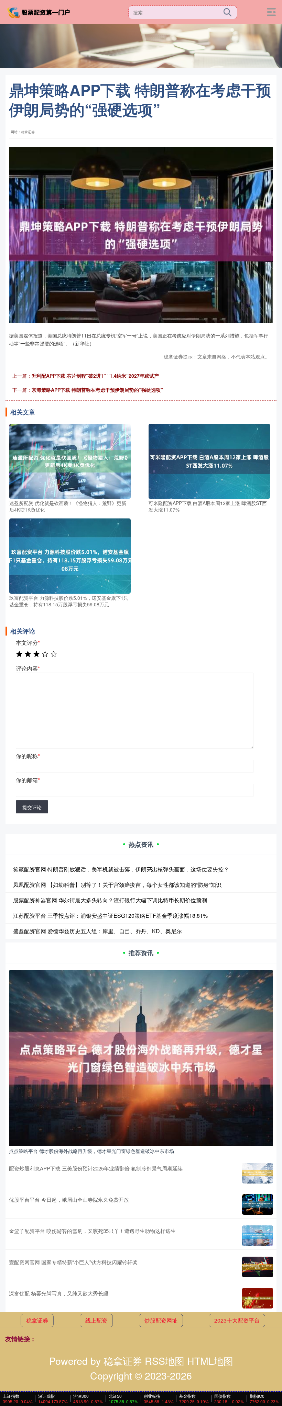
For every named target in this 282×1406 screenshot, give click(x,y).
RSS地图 (164, 1360)
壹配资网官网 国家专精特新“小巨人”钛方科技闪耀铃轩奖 (73, 1262)
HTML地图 (210, 1360)
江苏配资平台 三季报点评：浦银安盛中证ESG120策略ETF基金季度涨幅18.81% (110, 915)
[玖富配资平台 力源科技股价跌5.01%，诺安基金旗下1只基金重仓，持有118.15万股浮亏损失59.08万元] (70, 555)
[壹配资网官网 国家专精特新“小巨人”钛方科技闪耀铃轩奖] (257, 1267)
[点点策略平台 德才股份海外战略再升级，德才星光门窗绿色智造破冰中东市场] (141, 1057)
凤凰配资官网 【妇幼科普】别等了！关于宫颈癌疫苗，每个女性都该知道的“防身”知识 (117, 885)
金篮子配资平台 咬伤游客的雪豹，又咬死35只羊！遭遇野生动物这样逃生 (92, 1230)
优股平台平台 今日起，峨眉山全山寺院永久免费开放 (69, 1199)
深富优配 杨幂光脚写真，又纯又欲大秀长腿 (58, 1293)
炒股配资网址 (160, 1320)
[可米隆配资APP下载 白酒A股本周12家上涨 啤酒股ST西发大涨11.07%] (209, 460)
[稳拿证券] (39, 11)
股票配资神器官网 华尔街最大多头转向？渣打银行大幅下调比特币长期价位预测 (110, 900)
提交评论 (32, 807)
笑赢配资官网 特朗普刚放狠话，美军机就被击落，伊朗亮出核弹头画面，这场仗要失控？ (121, 869)
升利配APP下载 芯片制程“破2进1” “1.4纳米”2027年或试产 (95, 375)
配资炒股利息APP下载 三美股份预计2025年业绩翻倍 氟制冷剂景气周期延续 (96, 1168)
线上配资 (96, 1320)
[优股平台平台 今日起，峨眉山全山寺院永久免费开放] (257, 1204)
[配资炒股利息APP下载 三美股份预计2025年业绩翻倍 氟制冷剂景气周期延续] (257, 1173)
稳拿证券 (37, 1320)
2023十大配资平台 (237, 1320)
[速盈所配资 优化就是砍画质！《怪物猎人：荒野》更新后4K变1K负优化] (70, 460)
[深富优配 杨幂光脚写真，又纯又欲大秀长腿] (257, 1298)
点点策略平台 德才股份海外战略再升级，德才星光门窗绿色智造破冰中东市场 (91, 1150)
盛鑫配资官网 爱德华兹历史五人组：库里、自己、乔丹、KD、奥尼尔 (97, 931)
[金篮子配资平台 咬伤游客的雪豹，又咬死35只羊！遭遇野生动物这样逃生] (257, 1235)
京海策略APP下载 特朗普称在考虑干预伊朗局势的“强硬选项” (97, 389)
